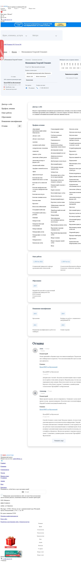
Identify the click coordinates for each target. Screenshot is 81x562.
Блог (2, 484)
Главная (3, 463)
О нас (23, 8)
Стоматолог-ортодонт (37, 59)
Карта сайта (4, 519)
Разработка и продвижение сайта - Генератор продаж (15, 522)
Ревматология (40, 533)
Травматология (40, 536)
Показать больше (29, 80)
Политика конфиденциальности (9, 516)
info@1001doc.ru (17, 459)
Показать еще (58, 440)
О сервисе (4, 478)
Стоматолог (28, 59)
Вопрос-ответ (32, 8)
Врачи (9, 8)
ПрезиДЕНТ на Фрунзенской (12, 82)
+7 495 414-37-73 (7, 19)
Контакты (4, 487)
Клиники (3, 8)
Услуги (15, 8)
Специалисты (5, 469)
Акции (3, 481)
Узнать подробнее (60, 24)
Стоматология (40, 529)
